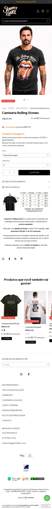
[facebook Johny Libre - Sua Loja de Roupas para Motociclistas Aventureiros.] (28, 374)
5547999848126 (9, 433)
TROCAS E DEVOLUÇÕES (13, 390)
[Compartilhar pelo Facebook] (9, 258)
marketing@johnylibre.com (14, 443)
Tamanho (6, 161)
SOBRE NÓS (7, 395)
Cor (4, 151)
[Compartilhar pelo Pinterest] (21, 258)
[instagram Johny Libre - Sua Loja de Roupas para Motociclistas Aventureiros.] (21, 374)
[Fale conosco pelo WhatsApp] (47, 498)
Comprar (7, 338)
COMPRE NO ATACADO (12, 400)
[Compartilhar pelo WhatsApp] (3, 258)
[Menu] (47, 11)
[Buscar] (47, 21)
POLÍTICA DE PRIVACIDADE (13, 415)
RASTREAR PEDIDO (10, 385)
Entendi (46, 506)
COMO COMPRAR (10, 405)
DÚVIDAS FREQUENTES (12, 410)
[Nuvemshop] (26, 498)
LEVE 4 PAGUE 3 (22, 108)
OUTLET (11, 108)
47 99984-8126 (9, 438)
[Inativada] (25, 468)
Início (4, 108)
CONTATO (6, 420)
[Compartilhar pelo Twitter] (15, 258)
